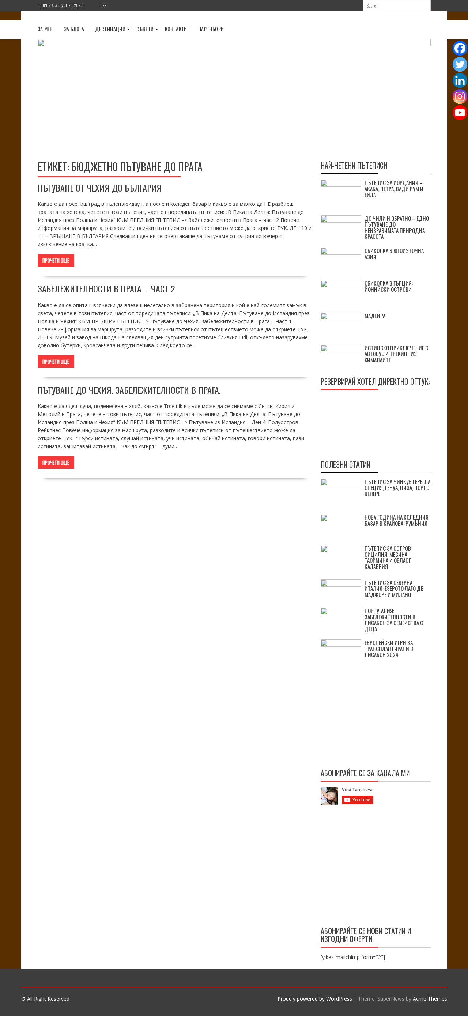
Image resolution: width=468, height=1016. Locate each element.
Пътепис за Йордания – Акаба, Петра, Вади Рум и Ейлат (394, 188)
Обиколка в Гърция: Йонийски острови (389, 286)
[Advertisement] (376, 867)
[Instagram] (460, 96)
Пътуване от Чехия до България (100, 187)
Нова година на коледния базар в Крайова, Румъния (397, 520)
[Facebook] (460, 48)
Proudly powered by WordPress (315, 998)
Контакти (176, 29)
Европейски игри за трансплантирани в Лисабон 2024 (389, 648)
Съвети (145, 29)
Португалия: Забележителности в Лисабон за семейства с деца (394, 620)
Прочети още (55, 260)
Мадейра (375, 315)
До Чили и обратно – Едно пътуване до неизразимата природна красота (397, 227)
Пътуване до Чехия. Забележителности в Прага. (129, 389)
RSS (103, 5)
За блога (74, 29)
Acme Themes (430, 998)
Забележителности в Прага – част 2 (106, 288)
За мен (45, 29)
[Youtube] (460, 112)
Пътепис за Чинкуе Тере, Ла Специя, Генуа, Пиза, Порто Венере (397, 487)
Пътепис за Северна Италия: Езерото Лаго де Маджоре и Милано (394, 588)
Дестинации (110, 29)
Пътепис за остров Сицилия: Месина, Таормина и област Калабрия (388, 557)
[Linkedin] (460, 80)
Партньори (211, 29)
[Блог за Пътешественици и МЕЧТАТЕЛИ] (234, 44)
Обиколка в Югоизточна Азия (394, 253)
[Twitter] (460, 64)
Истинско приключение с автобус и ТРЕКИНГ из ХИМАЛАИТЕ (396, 354)
